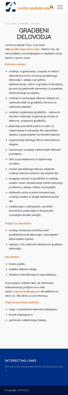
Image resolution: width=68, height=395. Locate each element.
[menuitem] (50, 7)
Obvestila (35, 23)
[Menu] (58, 7)
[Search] (50, 7)
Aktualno (25, 23)
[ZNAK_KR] (28, 7)
